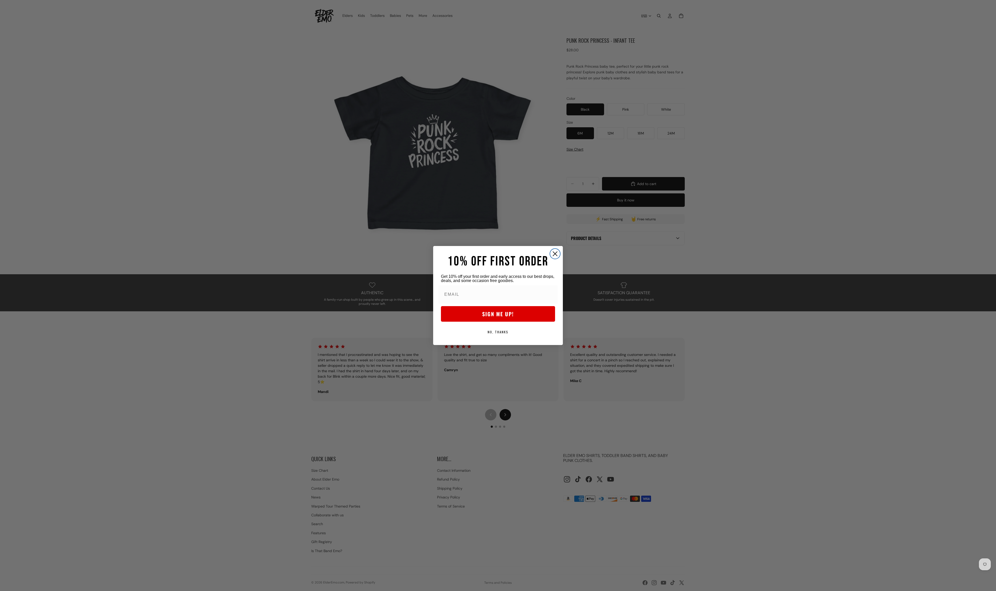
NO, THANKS (498, 332)
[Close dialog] (555, 254)
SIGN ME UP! (498, 314)
